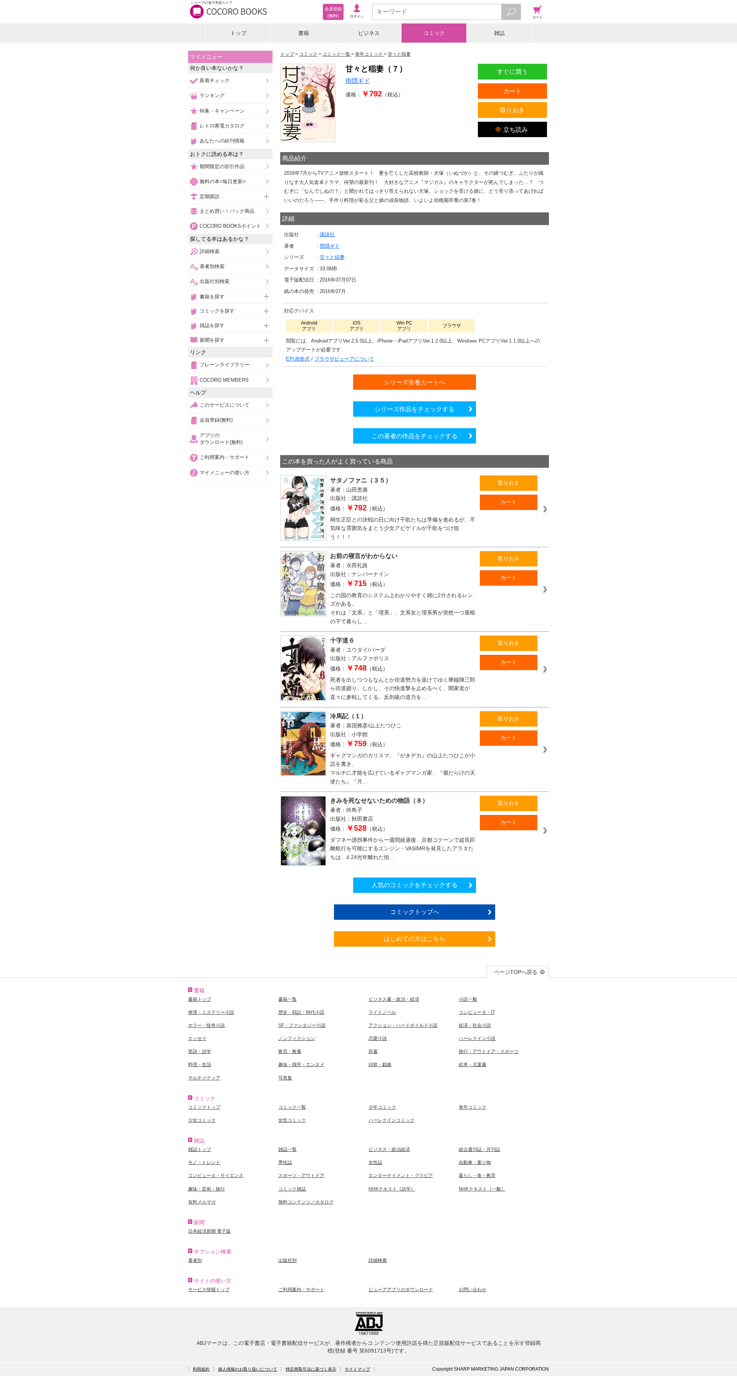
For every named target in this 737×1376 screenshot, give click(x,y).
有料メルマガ (202, 1202)
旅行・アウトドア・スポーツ (489, 1051)
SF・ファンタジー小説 (302, 1025)
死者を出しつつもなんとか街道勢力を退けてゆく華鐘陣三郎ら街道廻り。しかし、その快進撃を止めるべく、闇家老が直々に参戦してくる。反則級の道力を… (402, 688)
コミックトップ (204, 1107)
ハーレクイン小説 (477, 1038)
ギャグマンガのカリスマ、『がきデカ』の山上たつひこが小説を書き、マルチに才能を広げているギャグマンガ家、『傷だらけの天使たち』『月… (402, 768)
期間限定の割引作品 (222, 166)
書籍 (303, 33)
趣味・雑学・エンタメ (301, 1064)
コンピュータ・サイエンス (215, 1175)
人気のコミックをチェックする (415, 884)
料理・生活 (199, 1064)
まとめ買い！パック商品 (227, 211)
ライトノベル (382, 1012)
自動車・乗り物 (475, 1162)
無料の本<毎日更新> (223, 181)
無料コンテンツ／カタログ (306, 1202)
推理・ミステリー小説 (211, 1012)
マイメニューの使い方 (225, 472)
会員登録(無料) (216, 420)
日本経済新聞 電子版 (209, 1231)
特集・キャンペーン (222, 111)
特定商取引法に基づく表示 (311, 1369)
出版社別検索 (215, 281)
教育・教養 (289, 1051)
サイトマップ (357, 1369)
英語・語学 (199, 1051)
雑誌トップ (199, 1149)
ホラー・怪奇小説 (206, 1025)
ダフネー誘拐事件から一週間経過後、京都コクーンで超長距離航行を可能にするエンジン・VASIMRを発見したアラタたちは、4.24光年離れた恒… (402, 848)
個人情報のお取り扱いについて (247, 1369)
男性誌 (285, 1162)
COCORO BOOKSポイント (230, 226)
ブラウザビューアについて (344, 359)
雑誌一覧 (287, 1149)
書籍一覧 (287, 999)
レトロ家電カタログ (222, 126)
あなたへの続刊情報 (222, 141)
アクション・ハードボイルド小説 (403, 1025)
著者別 (195, 1260)
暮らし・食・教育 (477, 1175)
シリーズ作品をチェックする (414, 409)
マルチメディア (204, 1078)
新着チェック (215, 80)
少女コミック (202, 1120)
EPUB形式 (298, 359)
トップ (238, 33)
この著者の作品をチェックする (415, 435)
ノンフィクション (296, 1038)
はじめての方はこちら (414, 938)
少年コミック (382, 1107)
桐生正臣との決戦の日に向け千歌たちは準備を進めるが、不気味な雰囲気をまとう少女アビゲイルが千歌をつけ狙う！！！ (402, 528)
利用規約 (201, 1369)
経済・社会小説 (475, 1025)
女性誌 (375, 1162)
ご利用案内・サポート (225, 457)
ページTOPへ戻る (515, 972)
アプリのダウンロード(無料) (221, 438)
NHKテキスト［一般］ (482, 1189)
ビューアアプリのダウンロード (400, 1289)
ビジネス (369, 33)
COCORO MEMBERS (224, 380)
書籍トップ (199, 999)
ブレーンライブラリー (225, 365)
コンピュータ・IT (477, 1012)
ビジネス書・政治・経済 (393, 999)
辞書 (373, 1051)
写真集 (285, 1078)
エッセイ (197, 1038)
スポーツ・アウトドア (301, 1175)
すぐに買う (512, 71)
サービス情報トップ (209, 1289)
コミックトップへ (414, 911)
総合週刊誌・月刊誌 (479, 1149)
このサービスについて (225, 405)
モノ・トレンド (204, 1162)
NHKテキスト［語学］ (391, 1189)
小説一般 (468, 999)
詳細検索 (210, 251)
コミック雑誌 (292, 1189)
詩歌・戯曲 (380, 1064)
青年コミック (472, 1107)
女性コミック (292, 1120)
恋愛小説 (377, 1038)
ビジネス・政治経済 (389, 1149)
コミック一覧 (292, 1107)
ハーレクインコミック (391, 1120)
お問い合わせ (472, 1289)
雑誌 (499, 33)
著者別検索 (212, 266)
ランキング (212, 95)
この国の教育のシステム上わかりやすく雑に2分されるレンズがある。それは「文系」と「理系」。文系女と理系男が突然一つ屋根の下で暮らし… (402, 608)
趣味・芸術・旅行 (206, 1189)
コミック (434, 33)
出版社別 (287, 1260)
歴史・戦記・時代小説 (301, 1012)
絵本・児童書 (472, 1064)
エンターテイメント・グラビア (400, 1175)
